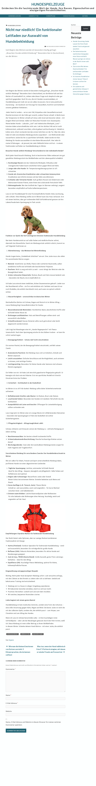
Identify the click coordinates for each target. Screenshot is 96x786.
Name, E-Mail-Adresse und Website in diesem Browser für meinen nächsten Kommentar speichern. (33, 723)
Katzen (85, 16)
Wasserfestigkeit (38, 634)
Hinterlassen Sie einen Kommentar (55, 46)
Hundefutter (33, 16)
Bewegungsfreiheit (12, 634)
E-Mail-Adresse (12, 703)
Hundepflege (50, 16)
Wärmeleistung (25, 634)
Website (9, 711)
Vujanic (11, 640)
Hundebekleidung (14, 16)
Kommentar (11, 669)
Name (8, 695)
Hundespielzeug (68, 16)
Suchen (73, 25)
